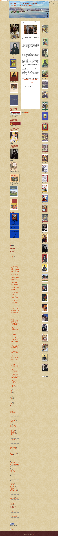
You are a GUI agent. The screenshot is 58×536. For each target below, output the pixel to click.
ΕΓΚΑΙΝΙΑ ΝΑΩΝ (12, 431)
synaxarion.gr (14, 237)
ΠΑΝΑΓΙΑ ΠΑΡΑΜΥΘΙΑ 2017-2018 (14, 464)
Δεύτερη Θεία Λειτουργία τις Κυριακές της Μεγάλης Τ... (15, 376)
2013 (11, 398)
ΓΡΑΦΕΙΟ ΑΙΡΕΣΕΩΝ (12, 425)
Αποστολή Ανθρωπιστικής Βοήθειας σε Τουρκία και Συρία (14, 330)
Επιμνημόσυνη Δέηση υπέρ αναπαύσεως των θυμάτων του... (15, 366)
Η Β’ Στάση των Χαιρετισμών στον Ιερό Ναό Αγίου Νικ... (15, 314)
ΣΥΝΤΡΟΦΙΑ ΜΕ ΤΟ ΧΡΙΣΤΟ (13, 481)
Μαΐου (12, 257)
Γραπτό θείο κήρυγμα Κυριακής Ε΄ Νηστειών (14, 262)
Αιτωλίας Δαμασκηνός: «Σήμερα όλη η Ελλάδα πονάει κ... (14, 381)
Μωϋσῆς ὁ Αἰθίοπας (13, 221)
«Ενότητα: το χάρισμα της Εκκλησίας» (14, 306)
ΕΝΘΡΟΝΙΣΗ (11, 434)
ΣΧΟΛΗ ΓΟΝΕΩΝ (12, 486)
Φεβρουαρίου (13, 385)
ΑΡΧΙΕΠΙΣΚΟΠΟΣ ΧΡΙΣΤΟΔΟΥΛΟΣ (12, 421)
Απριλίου (13, 258)
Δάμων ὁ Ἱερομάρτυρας (15, 224)
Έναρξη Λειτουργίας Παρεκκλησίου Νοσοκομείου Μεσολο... (15, 288)
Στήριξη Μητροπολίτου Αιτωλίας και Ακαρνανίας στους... (14, 280)
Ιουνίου (13, 256)
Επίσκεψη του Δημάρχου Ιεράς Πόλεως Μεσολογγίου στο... (15, 275)
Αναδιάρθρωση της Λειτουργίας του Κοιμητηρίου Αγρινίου (14, 335)
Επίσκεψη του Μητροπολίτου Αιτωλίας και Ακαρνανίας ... (15, 323)
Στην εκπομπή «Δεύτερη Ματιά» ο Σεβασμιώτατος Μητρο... (14, 369)
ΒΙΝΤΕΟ (11, 424)
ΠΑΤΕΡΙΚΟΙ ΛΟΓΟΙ (12, 471)
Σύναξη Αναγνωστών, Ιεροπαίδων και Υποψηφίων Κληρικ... (14, 351)
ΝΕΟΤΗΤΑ (11, 454)
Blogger (33, 534)
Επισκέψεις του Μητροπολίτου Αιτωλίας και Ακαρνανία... (15, 337)
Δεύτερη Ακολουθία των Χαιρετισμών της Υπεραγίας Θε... (15, 378)
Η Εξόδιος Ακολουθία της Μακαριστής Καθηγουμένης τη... (15, 278)
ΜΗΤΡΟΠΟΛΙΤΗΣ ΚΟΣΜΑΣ (13, 453)
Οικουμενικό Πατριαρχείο (13, 519)
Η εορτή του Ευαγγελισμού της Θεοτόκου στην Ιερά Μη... (15, 269)
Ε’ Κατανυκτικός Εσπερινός (14, 273)
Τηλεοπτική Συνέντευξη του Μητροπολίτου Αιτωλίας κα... (14, 356)
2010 (11, 402)
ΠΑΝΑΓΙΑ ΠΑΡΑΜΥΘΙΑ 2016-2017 (14, 462)
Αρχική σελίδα (30, 110)
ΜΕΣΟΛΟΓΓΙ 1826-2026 (13, 447)
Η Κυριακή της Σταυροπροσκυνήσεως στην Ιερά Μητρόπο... (15, 290)
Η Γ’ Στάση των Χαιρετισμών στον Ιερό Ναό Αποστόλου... (14, 294)
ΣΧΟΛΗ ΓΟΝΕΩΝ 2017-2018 (13, 491)
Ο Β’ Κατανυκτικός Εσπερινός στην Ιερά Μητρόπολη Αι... (15, 346)
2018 (11, 392)
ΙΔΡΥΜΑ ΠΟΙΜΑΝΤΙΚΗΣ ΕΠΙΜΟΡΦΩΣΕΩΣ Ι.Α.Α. (13, 439)
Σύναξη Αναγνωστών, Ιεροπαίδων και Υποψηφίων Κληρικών (14, 374)
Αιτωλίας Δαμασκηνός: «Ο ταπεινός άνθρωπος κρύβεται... (14, 304)
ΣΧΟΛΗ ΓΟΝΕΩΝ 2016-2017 (13, 490)
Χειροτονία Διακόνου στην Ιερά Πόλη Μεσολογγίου (14, 312)
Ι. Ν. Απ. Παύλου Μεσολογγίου (14, 515)
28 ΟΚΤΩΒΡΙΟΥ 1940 (13, 412)
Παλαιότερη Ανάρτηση (36, 110)
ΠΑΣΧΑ (11, 469)
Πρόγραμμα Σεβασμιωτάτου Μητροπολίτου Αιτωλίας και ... (15, 318)
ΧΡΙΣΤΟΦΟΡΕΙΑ (12, 503)
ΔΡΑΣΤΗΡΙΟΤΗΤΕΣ (12, 430)
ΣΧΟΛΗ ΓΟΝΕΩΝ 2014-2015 (13, 488)
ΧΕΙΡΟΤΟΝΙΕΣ (12, 502)
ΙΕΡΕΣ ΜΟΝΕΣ (12, 440)
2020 (11, 390)
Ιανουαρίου (13, 386)
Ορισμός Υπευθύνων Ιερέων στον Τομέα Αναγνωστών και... (14, 285)
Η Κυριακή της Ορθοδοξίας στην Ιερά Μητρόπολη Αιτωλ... (14, 348)
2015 (11, 396)
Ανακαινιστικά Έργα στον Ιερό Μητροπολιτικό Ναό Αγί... (14, 333)
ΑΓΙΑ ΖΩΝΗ (11, 413)
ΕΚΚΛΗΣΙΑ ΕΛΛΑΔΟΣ (13, 433)
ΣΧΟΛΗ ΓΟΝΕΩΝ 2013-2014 (13, 487)
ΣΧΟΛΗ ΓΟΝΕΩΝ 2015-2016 (13, 489)
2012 (11, 399)
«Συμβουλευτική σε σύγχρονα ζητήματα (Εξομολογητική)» (15, 264)
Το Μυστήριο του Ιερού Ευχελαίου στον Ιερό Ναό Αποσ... (14, 344)
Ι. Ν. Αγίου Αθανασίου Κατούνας (14, 510)
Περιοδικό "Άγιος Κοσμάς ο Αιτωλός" (24, 3)
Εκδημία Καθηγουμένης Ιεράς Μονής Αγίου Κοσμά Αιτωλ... (15, 283)
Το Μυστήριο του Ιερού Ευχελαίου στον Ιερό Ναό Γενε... (14, 340)
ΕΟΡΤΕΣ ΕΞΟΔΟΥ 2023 (13, 435)
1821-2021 (11, 411)
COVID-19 (11, 504)
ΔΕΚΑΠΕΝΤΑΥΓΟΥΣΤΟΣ (13, 429)
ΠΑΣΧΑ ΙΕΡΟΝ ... (12, 470)
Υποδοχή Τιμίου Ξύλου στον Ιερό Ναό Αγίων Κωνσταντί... (14, 298)
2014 (11, 397)
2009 (11, 403)
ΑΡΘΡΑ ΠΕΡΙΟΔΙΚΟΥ (13, 420)
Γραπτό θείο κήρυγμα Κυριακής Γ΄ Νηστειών (14, 302)
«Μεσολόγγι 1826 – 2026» (14, 321)
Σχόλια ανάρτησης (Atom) (27, 112)
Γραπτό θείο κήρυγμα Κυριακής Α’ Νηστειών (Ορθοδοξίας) (14, 364)
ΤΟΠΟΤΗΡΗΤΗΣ (12, 497)
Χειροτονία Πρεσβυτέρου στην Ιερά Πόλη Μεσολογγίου (15, 292)
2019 (11, 391)
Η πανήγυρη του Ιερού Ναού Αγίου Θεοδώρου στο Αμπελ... (14, 353)
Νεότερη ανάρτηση (24, 110)
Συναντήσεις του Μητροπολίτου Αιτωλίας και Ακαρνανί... (15, 328)
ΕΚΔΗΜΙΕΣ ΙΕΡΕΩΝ (12, 432)
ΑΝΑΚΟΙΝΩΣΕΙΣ (12, 419)
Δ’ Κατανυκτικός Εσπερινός (14, 296)
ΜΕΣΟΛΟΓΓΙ (11, 446)
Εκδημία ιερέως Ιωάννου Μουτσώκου (14, 341)
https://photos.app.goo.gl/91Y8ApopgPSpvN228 (30, 79)
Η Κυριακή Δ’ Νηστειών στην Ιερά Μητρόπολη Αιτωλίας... (15, 266)
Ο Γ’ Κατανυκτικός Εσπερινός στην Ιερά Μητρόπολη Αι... (15, 310)
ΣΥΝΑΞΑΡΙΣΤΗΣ (12, 476)
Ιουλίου (13, 255)
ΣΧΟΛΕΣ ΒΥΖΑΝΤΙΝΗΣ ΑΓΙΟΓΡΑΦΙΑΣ (13, 483)
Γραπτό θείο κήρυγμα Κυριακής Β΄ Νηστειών (14, 320)
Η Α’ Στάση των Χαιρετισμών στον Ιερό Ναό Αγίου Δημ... (15, 358)
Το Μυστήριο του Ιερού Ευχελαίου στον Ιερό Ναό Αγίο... (14, 309)
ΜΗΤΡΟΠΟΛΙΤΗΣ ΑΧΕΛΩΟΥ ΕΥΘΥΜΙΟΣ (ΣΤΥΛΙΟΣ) (13, 448)
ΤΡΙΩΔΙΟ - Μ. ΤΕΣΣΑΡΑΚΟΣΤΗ (14, 498)
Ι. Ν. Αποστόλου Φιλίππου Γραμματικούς (13, 516)
